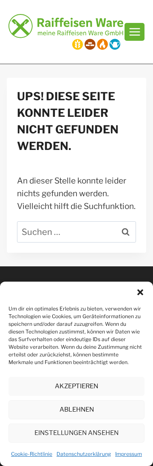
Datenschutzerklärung (84, 454)
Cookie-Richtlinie (31, 454)
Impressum (128, 454)
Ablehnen (77, 409)
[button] (140, 292)
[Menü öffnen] (134, 31)
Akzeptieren (76, 386)
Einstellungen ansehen (76, 433)
